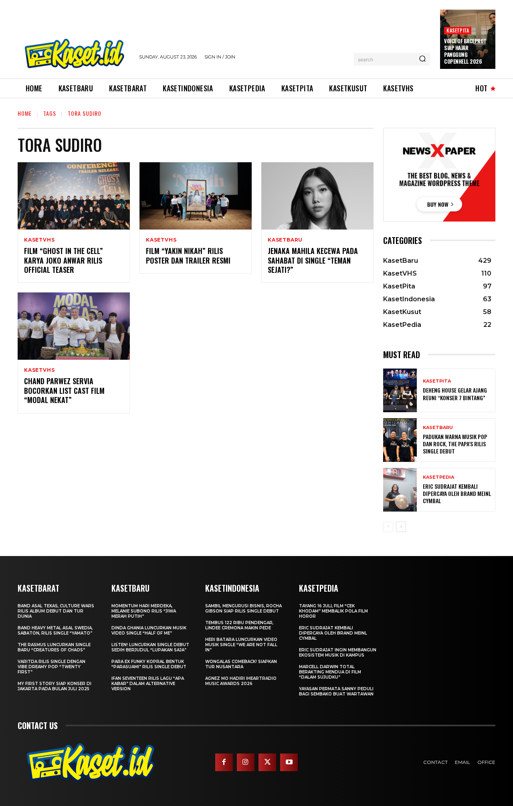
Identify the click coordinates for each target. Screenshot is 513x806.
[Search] (422, 59)
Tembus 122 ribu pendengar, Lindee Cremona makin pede (239, 625)
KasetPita (457, 30)
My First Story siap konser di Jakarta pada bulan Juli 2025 (54, 686)
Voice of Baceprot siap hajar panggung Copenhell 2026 (465, 51)
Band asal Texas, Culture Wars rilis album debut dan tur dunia (56, 611)
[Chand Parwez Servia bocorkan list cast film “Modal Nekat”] (74, 326)
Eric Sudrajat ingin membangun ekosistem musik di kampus (337, 652)
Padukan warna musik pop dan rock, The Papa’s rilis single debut (455, 443)
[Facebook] (224, 762)
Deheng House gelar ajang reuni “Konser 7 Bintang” (455, 393)
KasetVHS (39, 240)
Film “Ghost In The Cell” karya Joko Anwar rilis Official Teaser (63, 260)
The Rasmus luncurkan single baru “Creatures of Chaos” (54, 647)
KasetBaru (285, 240)
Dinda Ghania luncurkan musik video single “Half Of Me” (148, 630)
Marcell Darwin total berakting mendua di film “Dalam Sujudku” (330, 672)
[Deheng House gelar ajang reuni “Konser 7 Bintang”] (400, 390)
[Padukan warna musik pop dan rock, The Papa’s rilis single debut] (400, 440)
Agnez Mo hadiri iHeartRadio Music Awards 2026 (241, 681)
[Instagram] (245, 762)
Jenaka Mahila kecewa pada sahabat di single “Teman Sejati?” (313, 260)
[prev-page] (388, 527)
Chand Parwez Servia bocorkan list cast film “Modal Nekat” (64, 390)
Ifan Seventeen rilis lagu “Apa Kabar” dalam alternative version (147, 683)
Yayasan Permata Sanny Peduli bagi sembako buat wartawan (336, 691)
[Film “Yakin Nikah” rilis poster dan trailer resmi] (195, 196)
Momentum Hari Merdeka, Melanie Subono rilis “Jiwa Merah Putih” (143, 611)
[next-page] (401, 527)
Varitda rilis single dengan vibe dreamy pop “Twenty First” (51, 667)
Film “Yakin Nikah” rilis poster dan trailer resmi (188, 255)
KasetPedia (438, 477)
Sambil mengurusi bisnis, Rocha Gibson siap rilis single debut (243, 608)
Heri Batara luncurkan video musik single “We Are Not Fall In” (241, 645)
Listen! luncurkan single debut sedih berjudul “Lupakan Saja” (150, 647)
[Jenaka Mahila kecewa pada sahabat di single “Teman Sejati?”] (317, 196)
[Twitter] (267, 762)
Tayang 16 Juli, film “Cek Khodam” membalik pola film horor (333, 611)
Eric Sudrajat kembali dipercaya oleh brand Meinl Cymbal (457, 493)
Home (25, 113)
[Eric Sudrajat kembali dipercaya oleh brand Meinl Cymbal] (400, 490)
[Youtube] (289, 762)
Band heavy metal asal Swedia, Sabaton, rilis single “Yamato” (55, 630)
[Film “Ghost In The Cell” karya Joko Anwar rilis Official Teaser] (74, 196)
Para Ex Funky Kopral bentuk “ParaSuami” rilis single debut (148, 664)
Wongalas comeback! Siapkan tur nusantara (241, 664)
